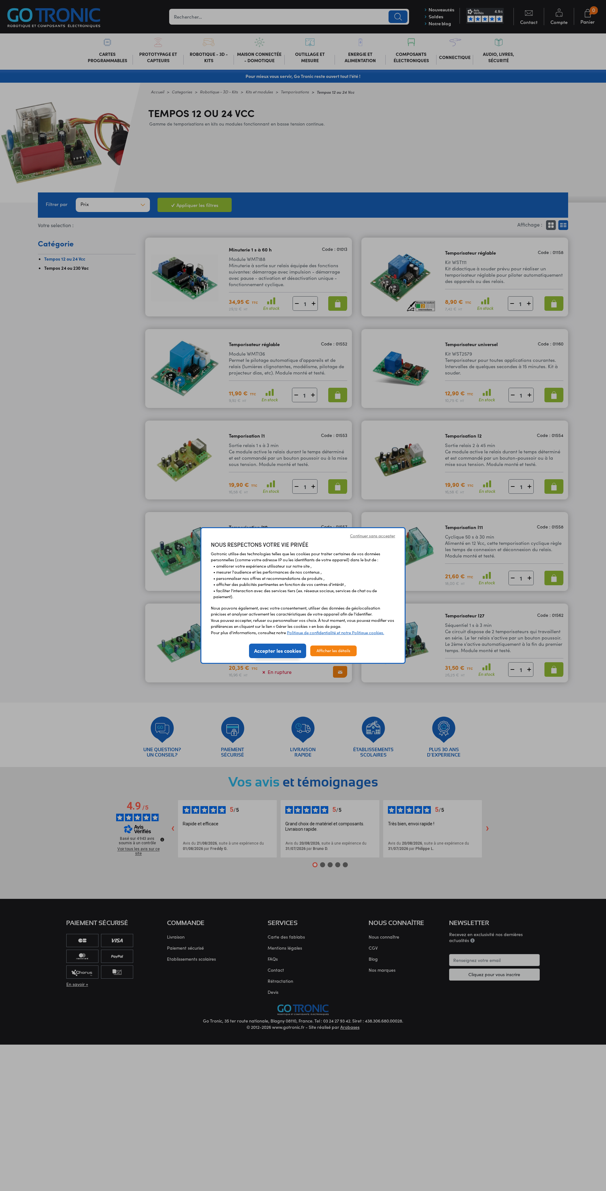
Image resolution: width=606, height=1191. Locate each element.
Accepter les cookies (277, 650)
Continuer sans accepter (372, 536)
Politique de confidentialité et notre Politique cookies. (335, 632)
